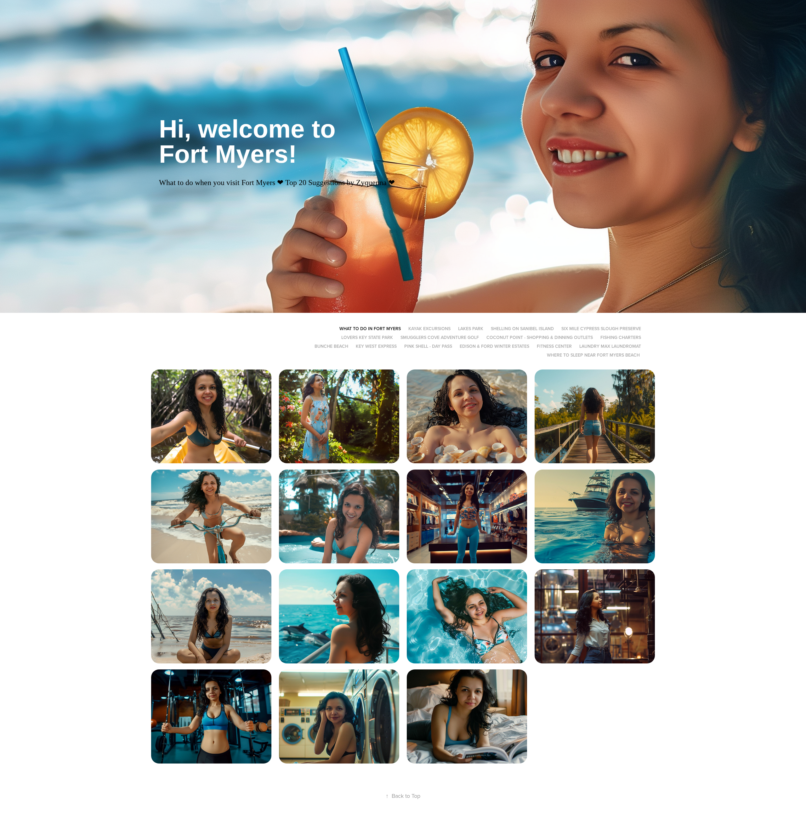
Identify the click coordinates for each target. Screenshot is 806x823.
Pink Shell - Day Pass (428, 346)
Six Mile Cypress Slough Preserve (601, 328)
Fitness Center (554, 346)
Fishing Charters (620, 337)
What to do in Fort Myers (370, 328)
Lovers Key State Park (367, 337)
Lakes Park (470, 328)
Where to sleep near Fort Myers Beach (593, 355)
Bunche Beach (331, 346)
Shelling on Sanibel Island (522, 328)
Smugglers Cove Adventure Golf (439, 337)
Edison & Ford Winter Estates (494, 346)
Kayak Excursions (429, 328)
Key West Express (376, 346)
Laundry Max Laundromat (610, 346)
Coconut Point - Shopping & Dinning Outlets (539, 337)
